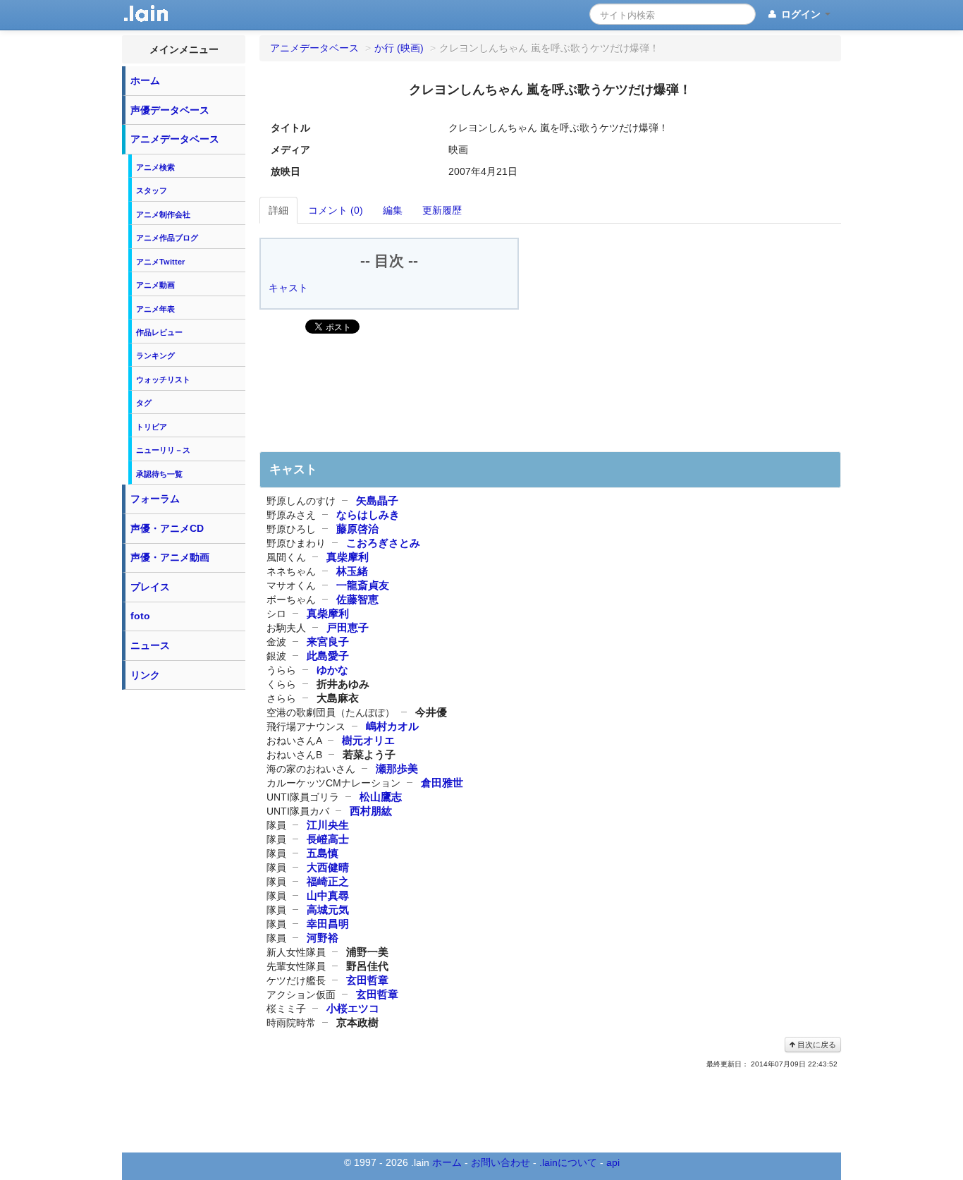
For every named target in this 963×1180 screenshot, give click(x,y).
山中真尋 (328, 895)
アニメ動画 (155, 285)
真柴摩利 (347, 557)
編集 (393, 210)
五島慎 (322, 853)
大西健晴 (328, 867)
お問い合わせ (500, 1162)
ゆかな (332, 670)
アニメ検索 (155, 167)
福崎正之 (328, 881)
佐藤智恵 (357, 599)
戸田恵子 (347, 627)
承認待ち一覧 (159, 474)
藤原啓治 (357, 529)
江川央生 (328, 825)
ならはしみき (368, 515)
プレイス (150, 586)
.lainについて (568, 1162)
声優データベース (169, 110)
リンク (145, 675)
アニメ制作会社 (163, 214)
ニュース (150, 645)
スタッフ (151, 190)
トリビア (151, 426)
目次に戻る (815, 1044)
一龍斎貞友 (362, 585)
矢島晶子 (377, 500)
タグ (144, 403)
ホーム (145, 80)
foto (140, 615)
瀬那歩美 (397, 768)
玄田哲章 (367, 980)
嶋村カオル (392, 726)
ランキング (155, 355)
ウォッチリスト (163, 379)
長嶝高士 (328, 839)
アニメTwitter (160, 261)
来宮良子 (328, 641)
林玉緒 (352, 571)
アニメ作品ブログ (167, 237)
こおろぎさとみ (383, 543)
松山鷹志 (381, 797)
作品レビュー (159, 332)
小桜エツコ (352, 1008)
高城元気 (328, 910)
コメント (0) (335, 210)
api (613, 1162)
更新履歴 (442, 210)
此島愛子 (328, 656)
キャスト (288, 287)
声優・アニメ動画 (169, 557)
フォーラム (155, 498)
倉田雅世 (442, 783)
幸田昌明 (328, 924)
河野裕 (322, 938)
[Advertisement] (184, 908)
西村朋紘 (371, 811)
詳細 (278, 210)
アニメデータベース (174, 139)
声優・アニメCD (167, 528)
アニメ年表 (155, 309)
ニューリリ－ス (163, 450)
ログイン (800, 14)
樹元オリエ (368, 740)
